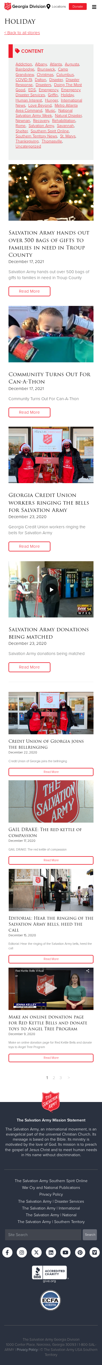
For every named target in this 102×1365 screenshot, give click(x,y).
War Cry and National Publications (51, 1187)
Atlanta (56, 64)
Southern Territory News (36, 136)
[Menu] (93, 6)
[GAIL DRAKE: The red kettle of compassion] (51, 801)
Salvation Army (41, 125)
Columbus (65, 74)
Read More (29, 291)
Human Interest (29, 100)
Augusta (72, 64)
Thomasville (52, 141)
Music (50, 110)
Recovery (41, 120)
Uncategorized (28, 146)
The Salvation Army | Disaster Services (51, 1201)
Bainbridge (25, 69)
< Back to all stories (22, 32)
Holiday (67, 95)
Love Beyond (40, 105)
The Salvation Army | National (51, 1215)
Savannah (65, 125)
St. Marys (67, 136)
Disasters (43, 84)
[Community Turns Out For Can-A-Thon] (51, 334)
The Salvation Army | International (51, 1208)
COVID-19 (24, 79)
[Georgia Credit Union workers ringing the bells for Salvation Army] (51, 455)
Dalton (40, 79)
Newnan (23, 120)
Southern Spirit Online (50, 131)
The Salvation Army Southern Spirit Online (51, 1180)
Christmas (45, 74)
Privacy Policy (51, 1194)
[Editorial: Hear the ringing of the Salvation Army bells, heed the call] (51, 890)
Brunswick (46, 69)
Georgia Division (29, 6)
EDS (32, 89)
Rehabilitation (63, 120)
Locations (58, 6)
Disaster (56, 79)
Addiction (24, 64)
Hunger (51, 100)
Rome (21, 125)
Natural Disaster (68, 115)
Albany (41, 64)
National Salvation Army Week (44, 113)
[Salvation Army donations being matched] (51, 589)
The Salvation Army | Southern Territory (51, 1221)
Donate (78, 6)
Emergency (48, 89)
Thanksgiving (27, 141)
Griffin (53, 95)
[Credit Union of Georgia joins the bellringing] (51, 713)
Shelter (21, 131)
